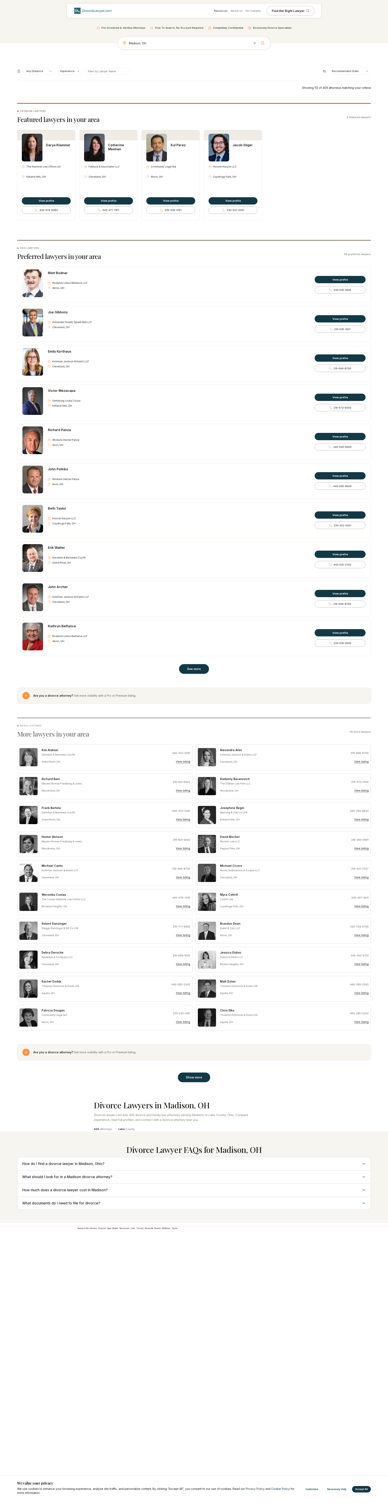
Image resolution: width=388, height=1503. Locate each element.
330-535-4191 (172, 210)
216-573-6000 (342, 407)
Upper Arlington (112, 1228)
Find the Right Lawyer (288, 11)
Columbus (93, 1228)
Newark (157, 1228)
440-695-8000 (342, 446)
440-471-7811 (110, 210)
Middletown (166, 1228)
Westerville (149, 1228)
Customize (311, 1489)
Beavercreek (124, 1228)
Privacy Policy (255, 1488)
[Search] (263, 43)
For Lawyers (253, 10)
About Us (236, 10)
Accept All (361, 1489)
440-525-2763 (342, 564)
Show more (194, 1077)
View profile (46, 200)
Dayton (175, 1228)
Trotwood (139, 1228)
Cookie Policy (280, 1488)
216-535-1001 (342, 329)
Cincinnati (101, 1228)
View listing (183, 761)
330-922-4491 (235, 210)
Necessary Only (336, 1489)
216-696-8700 (342, 368)
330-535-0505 (342, 289)
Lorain (133, 1228)
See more (194, 669)
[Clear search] (254, 43)
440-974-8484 (48, 210)
